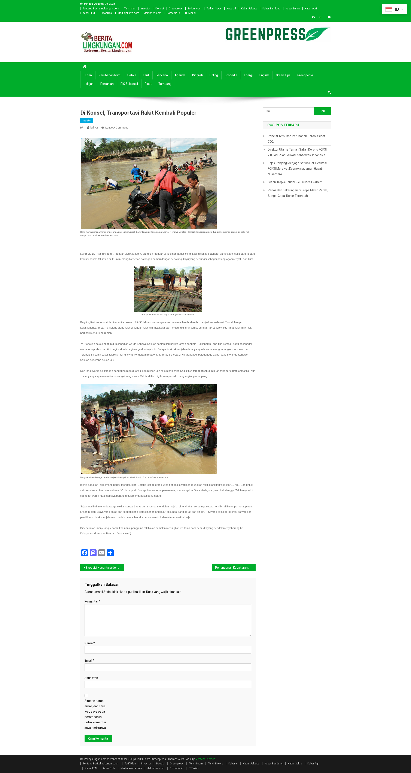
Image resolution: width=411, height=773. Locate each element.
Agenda (180, 75)
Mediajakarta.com (128, 13)
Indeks (87, 120)
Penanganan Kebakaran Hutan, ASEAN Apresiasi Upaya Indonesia (235, 567)
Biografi (197, 75)
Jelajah (89, 83)
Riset (148, 83)
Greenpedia (305, 75)
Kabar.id (231, 8)
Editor (94, 127)
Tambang (164, 83)
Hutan (88, 75)
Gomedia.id (173, 13)
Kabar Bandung (271, 8)
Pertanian (107, 83)
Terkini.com (194, 8)
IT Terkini (190, 13)
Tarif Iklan (130, 8)
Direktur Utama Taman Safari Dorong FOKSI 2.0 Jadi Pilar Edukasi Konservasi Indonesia (297, 152)
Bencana (162, 75)
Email (89, 660)
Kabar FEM (89, 13)
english (264, 75)
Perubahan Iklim (110, 75)
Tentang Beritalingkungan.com (101, 8)
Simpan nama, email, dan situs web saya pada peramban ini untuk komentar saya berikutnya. (96, 714)
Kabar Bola (106, 13)
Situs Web (91, 678)
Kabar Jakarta (249, 8)
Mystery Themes (205, 759)
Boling (214, 75)
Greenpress (176, 8)
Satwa (131, 75)
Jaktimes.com (152, 13)
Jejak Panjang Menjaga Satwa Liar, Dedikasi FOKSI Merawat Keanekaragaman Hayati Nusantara (297, 168)
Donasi (159, 8)
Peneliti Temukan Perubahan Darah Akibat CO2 (296, 138)
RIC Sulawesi (129, 83)
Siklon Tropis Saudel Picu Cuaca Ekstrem (295, 182)
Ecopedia (231, 75)
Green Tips (283, 75)
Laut (146, 75)
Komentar (92, 601)
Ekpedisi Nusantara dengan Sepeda (105, 567)
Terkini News (214, 8)
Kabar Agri (311, 8)
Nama (90, 643)
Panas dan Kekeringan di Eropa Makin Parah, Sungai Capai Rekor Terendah (298, 192)
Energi (248, 75)
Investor (145, 8)
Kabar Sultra (293, 8)
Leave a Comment (116, 127)
